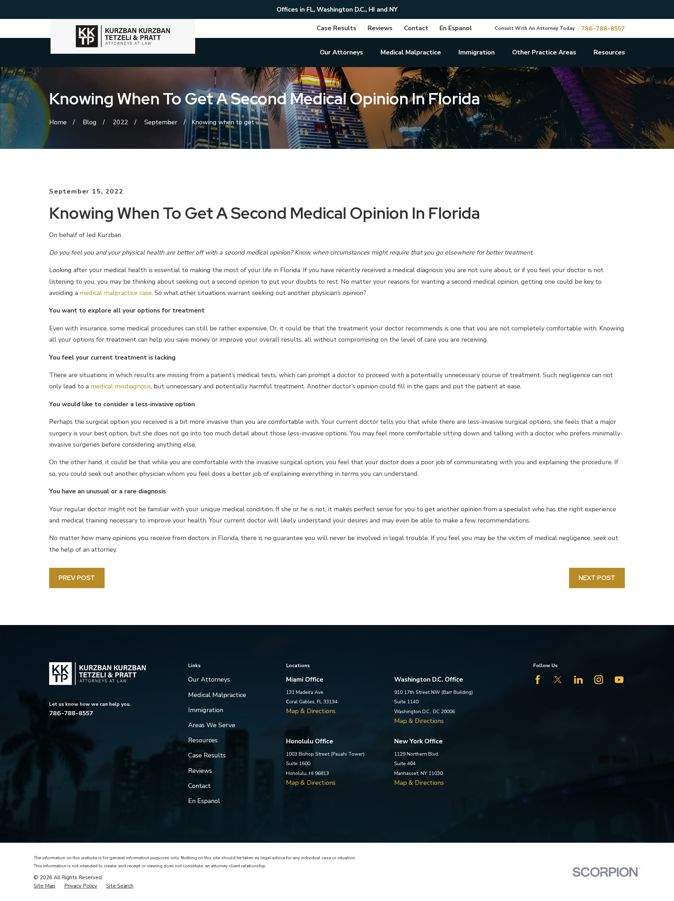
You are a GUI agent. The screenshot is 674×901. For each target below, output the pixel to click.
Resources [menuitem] (609, 52)
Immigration (205, 710)
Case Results (336, 28)
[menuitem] (44, 886)
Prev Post (77, 578)
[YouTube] (619, 679)
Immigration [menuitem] (476, 52)
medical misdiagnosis (121, 386)
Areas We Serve (211, 725)
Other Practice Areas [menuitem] (544, 52)
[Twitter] (558, 679)
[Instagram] (598, 679)
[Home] (123, 36)
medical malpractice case (116, 293)
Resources (203, 740)
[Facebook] (537, 679)
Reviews (380, 28)
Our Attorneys (209, 679)
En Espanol (456, 28)
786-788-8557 (603, 28)
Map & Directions (311, 711)
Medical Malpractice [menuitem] (411, 52)
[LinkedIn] (578, 679)
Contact (416, 28)
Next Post (597, 578)
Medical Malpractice (217, 695)
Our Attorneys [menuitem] (341, 52)
